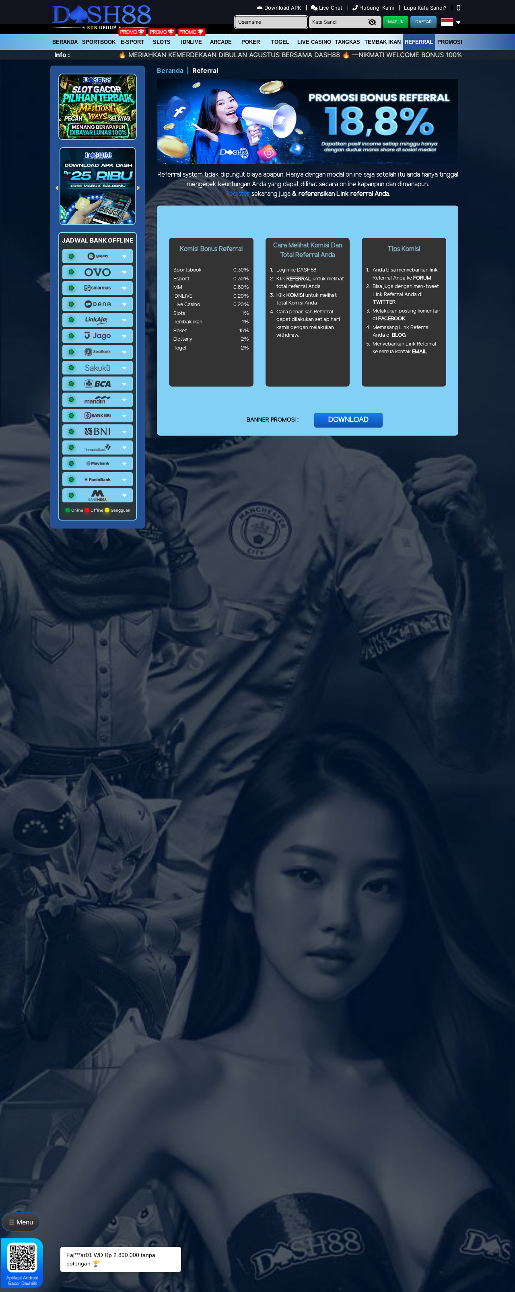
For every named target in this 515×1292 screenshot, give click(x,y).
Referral (419, 42)
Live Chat (329, 7)
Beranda (65, 42)
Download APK (283, 7)
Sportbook (98, 42)
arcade (221, 42)
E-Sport (132, 42)
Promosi (449, 42)
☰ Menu (21, 1222)
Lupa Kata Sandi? (426, 7)
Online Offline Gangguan (100, 510)
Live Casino (314, 42)
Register (237, 194)
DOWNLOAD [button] (348, 420)
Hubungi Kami (377, 7)
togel (280, 42)
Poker (250, 42)
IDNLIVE (191, 42)
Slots (162, 42)
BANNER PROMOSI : (273, 420)
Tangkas (347, 42)
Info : (62, 55)
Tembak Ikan (383, 42)
